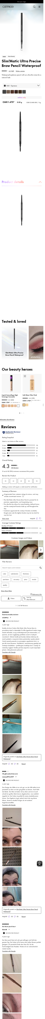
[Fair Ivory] (15, 405)
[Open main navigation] (39, 6)
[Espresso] (4, 92)
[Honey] (6, 405)
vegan (4, 56)
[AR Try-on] (25, 376)
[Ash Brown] (24, 92)
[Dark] (8, 92)
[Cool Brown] (12, 92)
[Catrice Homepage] (8, 6)
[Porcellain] (9, 405)
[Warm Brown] (20, 92)
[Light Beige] (3, 405)
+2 (18, 406)
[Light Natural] (12, 405)
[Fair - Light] (27, 405)
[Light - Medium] (24, 405)
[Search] (34, 6)
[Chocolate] (16, 92)
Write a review (20, 71)
